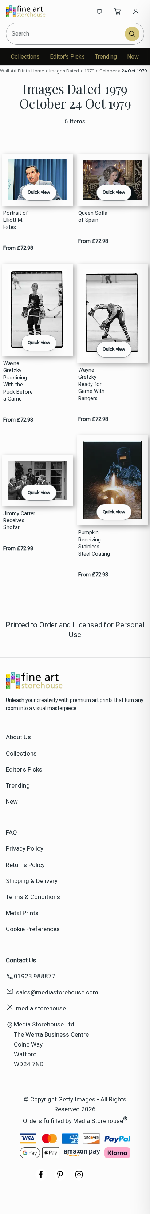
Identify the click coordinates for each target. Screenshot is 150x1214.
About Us (18, 737)
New (133, 56)
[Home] (30, 11)
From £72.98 (18, 248)
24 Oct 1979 (134, 71)
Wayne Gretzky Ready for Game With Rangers (91, 384)
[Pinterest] (60, 1178)
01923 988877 (34, 976)
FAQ (11, 832)
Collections (25, 56)
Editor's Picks (67, 56)
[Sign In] (135, 11)
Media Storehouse (98, 1120)
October (108, 71)
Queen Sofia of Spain (92, 216)
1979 (89, 71)
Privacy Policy (24, 848)
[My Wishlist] (99, 11)
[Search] (132, 34)
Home (37, 71)
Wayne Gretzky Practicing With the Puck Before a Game (18, 381)
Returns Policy (25, 864)
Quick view (39, 192)
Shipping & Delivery (32, 880)
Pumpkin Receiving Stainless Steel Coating (94, 543)
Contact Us (21, 960)
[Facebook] (41, 1178)
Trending (106, 56)
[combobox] (66, 33)
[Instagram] (79, 1178)
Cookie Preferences (33, 929)
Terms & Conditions (33, 896)
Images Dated (64, 71)
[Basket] (117, 11)
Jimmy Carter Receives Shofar (19, 521)
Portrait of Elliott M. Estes (15, 220)
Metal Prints (22, 913)
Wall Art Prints (15, 71)
